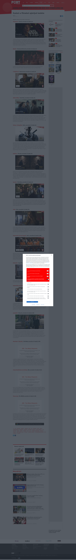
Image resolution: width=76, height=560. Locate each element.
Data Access (38, 304)
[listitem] (38, 269)
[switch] (48, 270)
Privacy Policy (42, 304)
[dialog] (38, 280)
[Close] (51, 255)
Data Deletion (33, 304)
